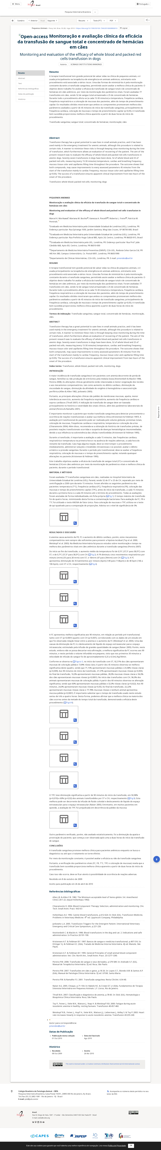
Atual (42, 20)
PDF (111, 20)
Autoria (63, 64)
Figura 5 (79, 661)
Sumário (20, 20)
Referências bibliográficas (28, 89)
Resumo (82, 20)
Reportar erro (158, 412)
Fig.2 (93, 554)
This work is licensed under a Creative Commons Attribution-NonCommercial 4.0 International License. (103, 1064)
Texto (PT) (97, 20)
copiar (124, 28)
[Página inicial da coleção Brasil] (20, 1117)
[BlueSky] (33, 1122)
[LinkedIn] (38, 1122)
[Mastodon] (35, 1122)
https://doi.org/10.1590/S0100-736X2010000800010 (96, 28)
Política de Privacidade (117, 1146)
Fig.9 (132, 798)
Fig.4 (94, 564)
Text (20, 83)
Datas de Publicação (26, 94)
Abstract (21, 78)
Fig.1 (111, 496)
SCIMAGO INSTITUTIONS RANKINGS (86, 64)
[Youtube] (43, 1122)
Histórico (21, 99)
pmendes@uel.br (125, 258)
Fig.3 (126, 557)
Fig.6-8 (69, 702)
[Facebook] (41, 1122)
